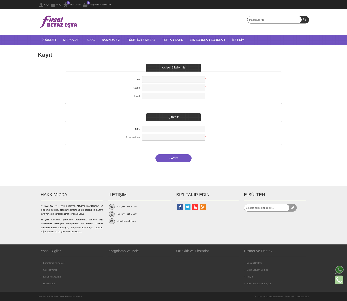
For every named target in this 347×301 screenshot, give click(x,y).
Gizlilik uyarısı (50, 270)
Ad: (138, 79)
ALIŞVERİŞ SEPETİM (100, 4)
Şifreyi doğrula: (132, 137)
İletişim (250, 277)
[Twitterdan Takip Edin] (187, 207)
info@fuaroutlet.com (126, 221)
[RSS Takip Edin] (203, 207)
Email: (137, 96)
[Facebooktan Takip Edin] (180, 207)
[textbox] (274, 19)
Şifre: (137, 129)
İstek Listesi (75, 4)
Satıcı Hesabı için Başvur (259, 283)
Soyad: (136, 88)
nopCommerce (302, 296)
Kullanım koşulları (52, 277)
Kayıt (46, 4)
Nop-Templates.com (274, 296)
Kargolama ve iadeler (53, 263)
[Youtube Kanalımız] (195, 207)
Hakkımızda (49, 283)
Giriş (58, 4)
